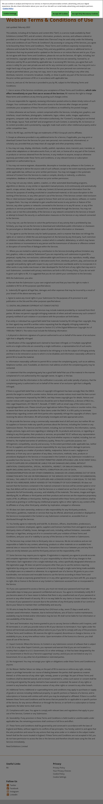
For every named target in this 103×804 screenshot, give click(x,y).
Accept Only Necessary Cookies (85, 14)
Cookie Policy (8, 8)
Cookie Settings (10, 13)
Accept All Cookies (60, 14)
